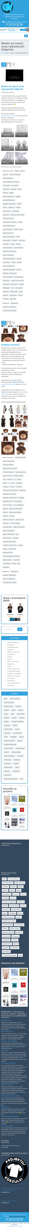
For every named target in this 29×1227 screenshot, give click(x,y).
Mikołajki (21, 498)
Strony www (10, 678)
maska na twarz (8, 229)
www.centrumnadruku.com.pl (17, 1216)
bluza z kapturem (20, 457)
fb (14, 479)
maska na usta (18, 229)
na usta (12, 244)
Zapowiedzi (10, 685)
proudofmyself (18, 277)
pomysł (19, 262)
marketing (15, 211)
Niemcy (19, 259)
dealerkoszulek (18, 476)
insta (12, 483)
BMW (5, 698)
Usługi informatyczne (13, 683)
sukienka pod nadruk (9, 541)
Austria (22, 171)
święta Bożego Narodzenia (11, 556)
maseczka (6, 215)
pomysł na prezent (8, 266)
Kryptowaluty (11, 654)
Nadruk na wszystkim (9, 251)
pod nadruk (6, 262)
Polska (13, 262)
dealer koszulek (7, 476)
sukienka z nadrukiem (9, 545)
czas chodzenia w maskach (11, 182)
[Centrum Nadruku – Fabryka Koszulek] (14, 7)
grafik (12, 714)
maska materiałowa (9, 226)
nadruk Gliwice (18, 248)
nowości (11, 516)
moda (18, 237)
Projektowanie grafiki (9, 310)
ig (9, 483)
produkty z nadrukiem (9, 273)
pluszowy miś (20, 520)
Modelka (9, 657)
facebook (10, 479)
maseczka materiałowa (17, 215)
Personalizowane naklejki (10, 1096)
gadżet (11, 193)
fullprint (5, 193)
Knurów (18, 207)
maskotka (22, 490)
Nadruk (18, 244)
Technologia (11, 680)
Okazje (9, 666)
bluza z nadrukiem (8, 461)
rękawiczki (6, 280)
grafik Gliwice (20, 714)
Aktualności (14, 303)
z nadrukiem (13, 295)
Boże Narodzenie (8, 465)
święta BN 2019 (7, 552)
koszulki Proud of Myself (10, 490)
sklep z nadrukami (8, 534)
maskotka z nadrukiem (10, 498)
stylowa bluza (7, 538)
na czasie (14, 240)
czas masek (6, 185)
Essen (19, 189)
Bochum (5, 174)
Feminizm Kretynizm (8, 1063)
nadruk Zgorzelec (8, 255)
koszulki (6, 721)
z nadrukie (16, 560)
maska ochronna (8, 233)
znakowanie (7, 775)
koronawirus (7, 211)
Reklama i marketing (13, 676)
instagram (19, 483)
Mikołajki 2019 (7, 501)
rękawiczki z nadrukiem (10, 284)
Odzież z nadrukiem (9, 579)
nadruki (5, 512)
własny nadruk (7, 560)
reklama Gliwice (16, 752)
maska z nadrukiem (9, 237)
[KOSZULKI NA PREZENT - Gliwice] (14, 811)
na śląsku (6, 244)
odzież (6, 737)
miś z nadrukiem (19, 505)
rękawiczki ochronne (17, 280)
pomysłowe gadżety (9, 270)
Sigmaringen (14, 291)
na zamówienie (17, 733)
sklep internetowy (18, 527)
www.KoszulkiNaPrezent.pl (14, 794)
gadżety (18, 196)
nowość (5, 516)
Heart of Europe (7, 1085)
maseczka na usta (8, 218)
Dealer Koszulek (9, 1201)
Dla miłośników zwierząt (10, 1116)
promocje (6, 523)
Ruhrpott (6, 291)
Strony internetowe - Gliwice (14, 1226)
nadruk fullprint (8, 248)
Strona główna (5, 53)
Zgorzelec (13, 299)
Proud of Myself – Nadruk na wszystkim (13, 1189)
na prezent (21, 240)
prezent (18, 270)
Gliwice (19, 204)
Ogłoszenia (10, 664)
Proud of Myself (8, 277)
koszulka (21, 717)
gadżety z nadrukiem (9, 204)
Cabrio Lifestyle (7, 1126)
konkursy (19, 487)
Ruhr (12, 288)
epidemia (13, 189)
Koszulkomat (6, 1020)
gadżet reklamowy (8, 196)
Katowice (11, 207)
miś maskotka (17, 501)
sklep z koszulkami (8, 530)
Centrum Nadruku (14, 174)
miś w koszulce (7, 505)
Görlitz (5, 207)
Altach (17, 171)
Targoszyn (17, 759)
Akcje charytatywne (13, 642)
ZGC (19, 563)
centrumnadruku (8, 178)
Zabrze (20, 295)
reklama (21, 284)
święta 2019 (12, 549)
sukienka (15, 538)
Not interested (6, 1031)
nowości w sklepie (8, 520)
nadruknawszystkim (9, 259)
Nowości (9, 659)
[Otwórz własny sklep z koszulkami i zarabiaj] (14, 1170)
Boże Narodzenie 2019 (10, 468)
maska (20, 222)
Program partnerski (13, 669)
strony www (7, 759)
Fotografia (10, 649)
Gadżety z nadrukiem (9, 307)
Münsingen (6, 240)
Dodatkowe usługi (12, 647)
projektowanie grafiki (10, 744)
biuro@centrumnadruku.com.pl (16, 22)
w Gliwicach (7, 763)
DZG (4, 479)
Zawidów (6, 299)
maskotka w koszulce (9, 494)
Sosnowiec (20, 756)
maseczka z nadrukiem (10, 222)
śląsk (20, 291)
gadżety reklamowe (9, 200)
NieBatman (5, 1107)
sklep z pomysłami (9, 756)
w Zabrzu (16, 763)
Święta (5, 549)
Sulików (5, 295)
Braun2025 (5, 1050)
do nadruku (14, 185)
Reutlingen (6, 288)
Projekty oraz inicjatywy (14, 673)
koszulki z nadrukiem (18, 721)
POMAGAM (13, 737)
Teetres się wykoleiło (9, 1041)
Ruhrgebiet (19, 288)
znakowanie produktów (10, 779)
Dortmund (6, 189)
